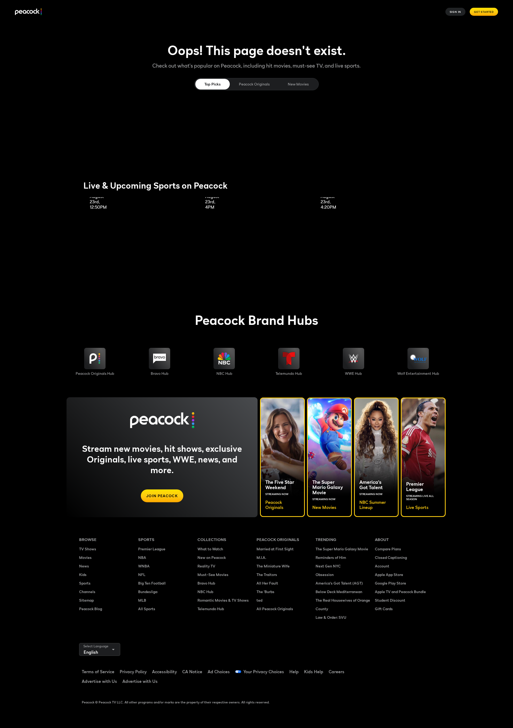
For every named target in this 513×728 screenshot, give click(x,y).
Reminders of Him (331, 557)
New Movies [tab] (298, 84)
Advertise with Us (99, 681)
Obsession (325, 574)
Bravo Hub (206, 583)
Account (382, 566)
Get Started (484, 11)
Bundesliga (147, 591)
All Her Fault (267, 583)
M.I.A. (261, 557)
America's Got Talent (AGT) (339, 583)
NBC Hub (205, 591)
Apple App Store (389, 574)
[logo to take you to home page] (28, 12)
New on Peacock (211, 557)
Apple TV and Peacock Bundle (400, 591)
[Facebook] (382, 668)
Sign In (455, 11)
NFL (141, 574)
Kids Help (313, 671)
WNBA (144, 566)
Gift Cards (384, 608)
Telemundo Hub (210, 608)
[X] (382, 683)
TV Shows (87, 549)
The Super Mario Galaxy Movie (342, 549)
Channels (87, 591)
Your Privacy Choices (263, 671)
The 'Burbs (265, 591)
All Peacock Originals (274, 608)
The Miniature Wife (273, 566)
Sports (85, 583)
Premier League (151, 549)
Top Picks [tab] (212, 84)
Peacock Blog (90, 608)
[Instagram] (423, 668)
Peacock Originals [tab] (254, 84)
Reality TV (206, 566)
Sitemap (86, 600)
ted (259, 600)
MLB (142, 600)
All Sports (146, 608)
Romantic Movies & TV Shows (223, 600)
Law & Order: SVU (331, 617)
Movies (85, 557)
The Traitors (266, 574)
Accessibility (164, 671)
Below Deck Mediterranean (339, 591)
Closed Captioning (391, 557)
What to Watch (210, 549)
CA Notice (192, 671)
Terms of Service (98, 671)
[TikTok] (396, 668)
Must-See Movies (212, 574)
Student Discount (390, 600)
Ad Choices (219, 671)
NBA (142, 557)
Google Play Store (390, 583)
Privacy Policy (133, 671)
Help (294, 671)
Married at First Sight (275, 549)
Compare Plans (388, 549)
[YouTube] (410, 668)
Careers (336, 671)
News (84, 566)
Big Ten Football (152, 583)
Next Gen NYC (328, 566)
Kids (83, 574)
